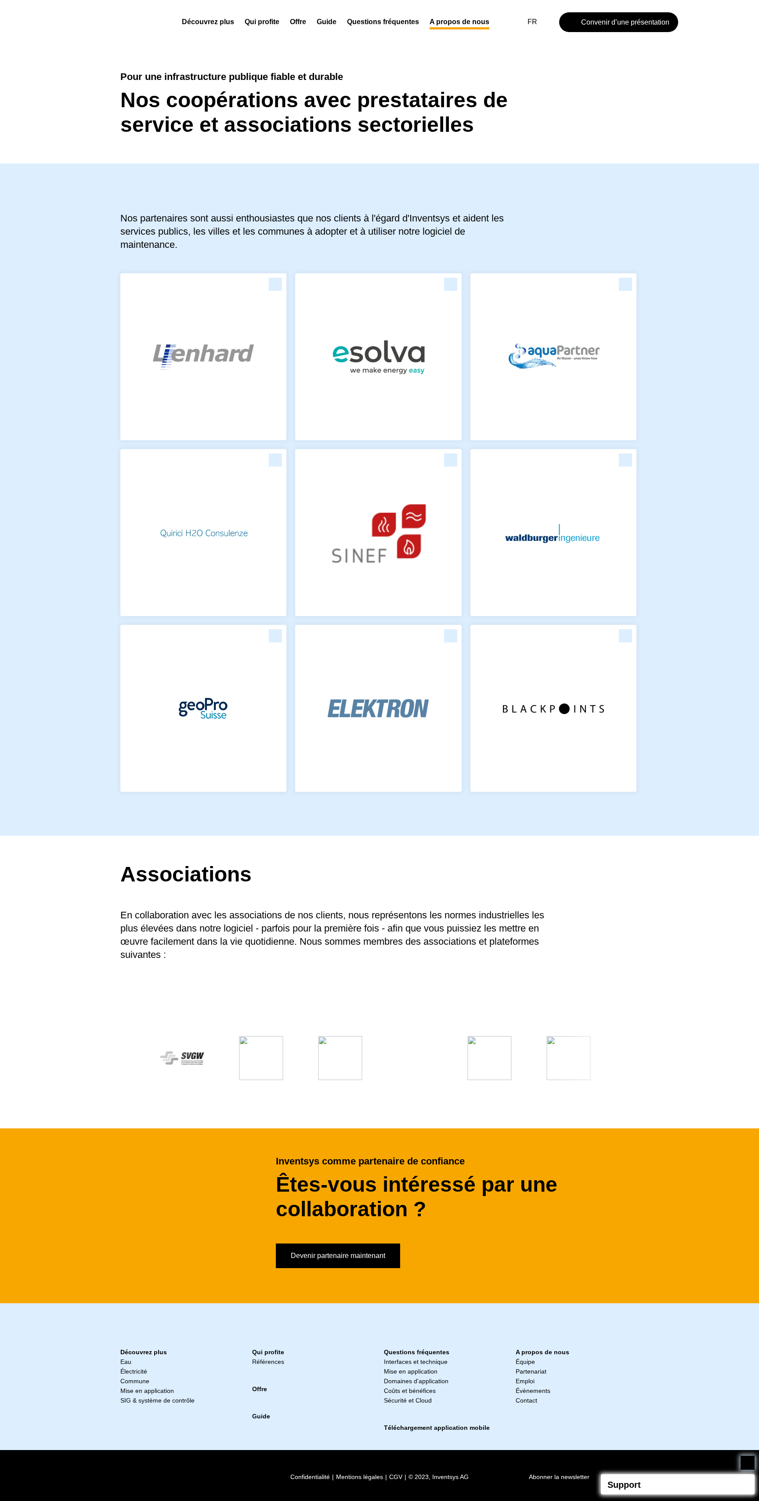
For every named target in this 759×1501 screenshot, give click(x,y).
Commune (134, 1381)
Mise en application (147, 1390)
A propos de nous (459, 21)
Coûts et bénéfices (410, 1390)
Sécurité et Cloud (408, 1400)
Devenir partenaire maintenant (338, 1255)
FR (532, 21)
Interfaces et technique (416, 1361)
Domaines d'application (416, 1381)
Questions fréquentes (383, 21)
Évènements (533, 1390)
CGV (395, 1476)
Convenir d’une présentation (625, 22)
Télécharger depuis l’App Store (146, 1475)
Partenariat (531, 1371)
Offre (298, 21)
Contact (526, 1400)
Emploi (525, 1381)
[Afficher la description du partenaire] (275, 284)
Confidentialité (310, 1476)
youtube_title (270, 1475)
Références (268, 1361)
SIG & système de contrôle (157, 1400)
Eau (125, 1361)
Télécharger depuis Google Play (203, 1475)
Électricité (133, 1371)
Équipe (525, 1361)
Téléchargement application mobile (437, 1427)
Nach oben (748, 1463)
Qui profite (262, 21)
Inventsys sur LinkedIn (255, 1475)
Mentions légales (359, 1476)
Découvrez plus (208, 21)
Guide (326, 21)
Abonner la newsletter (559, 1476)
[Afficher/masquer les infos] (744, 1484)
